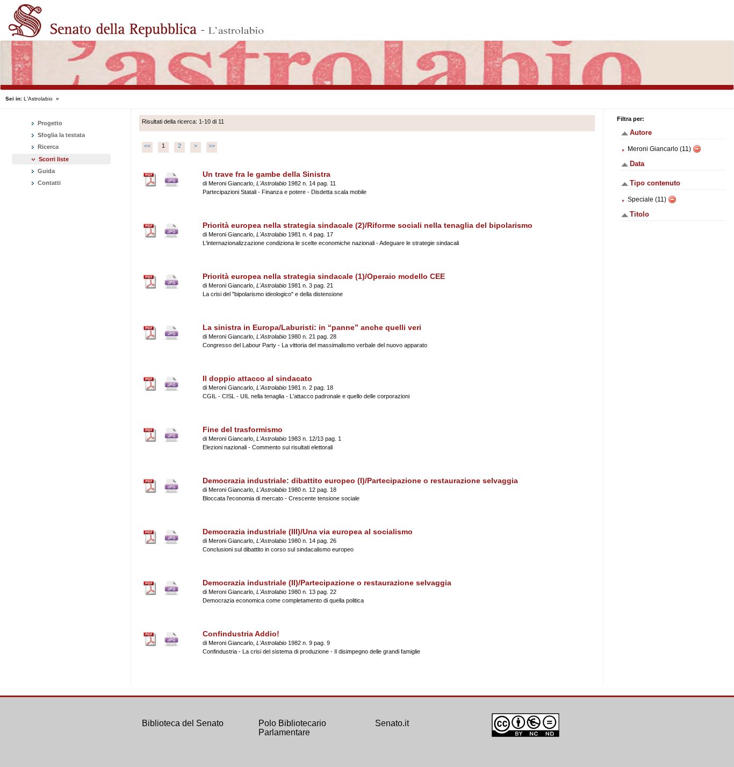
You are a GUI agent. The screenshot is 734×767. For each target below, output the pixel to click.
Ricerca (47, 147)
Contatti (48, 183)
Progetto (49, 123)
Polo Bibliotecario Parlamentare (292, 728)
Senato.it (392, 723)
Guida (45, 171)
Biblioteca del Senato (183, 723)
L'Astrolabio (38, 99)
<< (147, 145)
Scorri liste (54, 159)
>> (211, 145)
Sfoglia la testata (60, 135)
